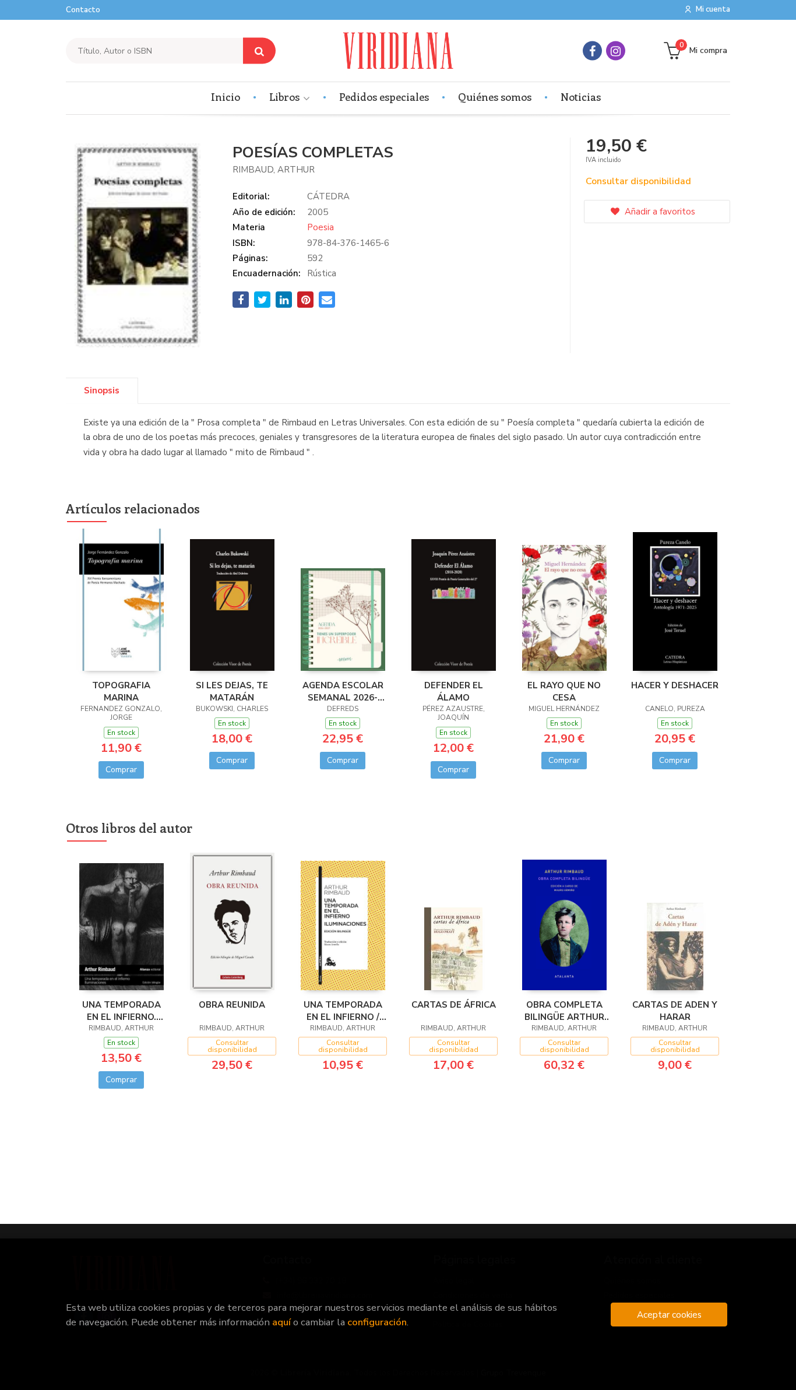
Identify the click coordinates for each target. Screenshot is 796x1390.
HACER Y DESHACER (674, 685)
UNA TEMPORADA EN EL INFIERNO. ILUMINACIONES (121, 1010)
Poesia (320, 227)
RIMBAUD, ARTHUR (274, 169)
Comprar (121, 769)
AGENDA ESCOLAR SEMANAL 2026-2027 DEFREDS (342, 691)
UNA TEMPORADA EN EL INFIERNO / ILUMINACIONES (343, 1010)
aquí (281, 1322)
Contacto (83, 10)
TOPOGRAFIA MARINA (121, 691)
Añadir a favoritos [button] (658, 211)
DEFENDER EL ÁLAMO (453, 691)
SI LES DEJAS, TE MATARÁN (232, 691)
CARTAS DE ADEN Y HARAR (674, 1010)
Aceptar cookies (669, 1314)
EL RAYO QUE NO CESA (564, 691)
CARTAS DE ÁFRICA (453, 1005)
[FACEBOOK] (592, 51)
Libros (285, 97)
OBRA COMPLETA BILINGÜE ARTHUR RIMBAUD (564, 1010)
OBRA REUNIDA (232, 1005)
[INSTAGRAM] (615, 51)
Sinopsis (101, 390)
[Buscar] (259, 51)
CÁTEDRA (328, 196)
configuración (377, 1322)
